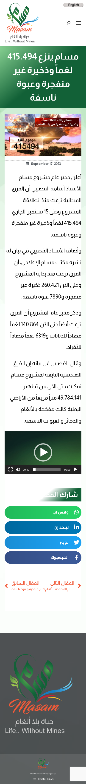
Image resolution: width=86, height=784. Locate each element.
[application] (43, 452)
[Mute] (18, 469)
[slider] (47, 469)
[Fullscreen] (10, 469)
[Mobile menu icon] (78, 23)
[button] (43, 452)
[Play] (75, 469)
